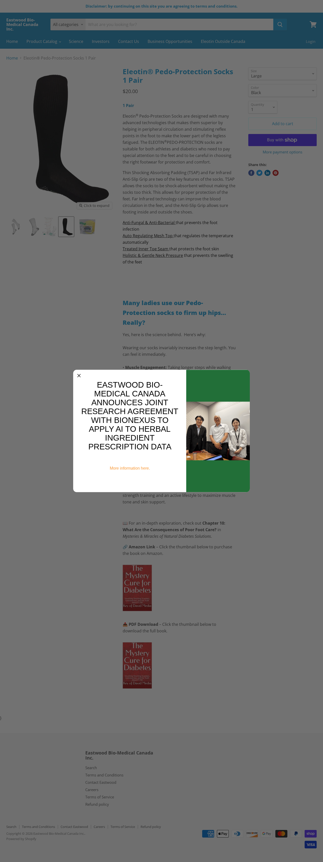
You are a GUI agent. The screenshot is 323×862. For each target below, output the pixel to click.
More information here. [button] (130, 468)
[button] (79, 375)
